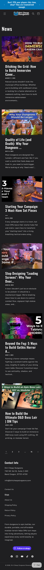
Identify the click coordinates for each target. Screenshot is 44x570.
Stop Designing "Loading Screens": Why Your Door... (21, 277)
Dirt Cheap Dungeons (18, 565)
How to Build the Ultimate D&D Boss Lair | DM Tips (21, 417)
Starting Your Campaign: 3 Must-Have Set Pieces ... (21, 210)
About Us (8, 500)
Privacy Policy (10, 516)
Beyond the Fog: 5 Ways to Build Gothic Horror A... (21, 347)
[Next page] (37, 451)
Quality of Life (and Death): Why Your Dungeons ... (18, 143)
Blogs (7, 495)
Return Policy (10, 510)
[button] (4, 13)
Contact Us (9, 489)
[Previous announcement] (4, 4)
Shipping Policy (11, 505)
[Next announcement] (39, 4)
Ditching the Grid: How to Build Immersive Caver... (20, 70)
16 (31, 452)
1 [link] (6, 452)
